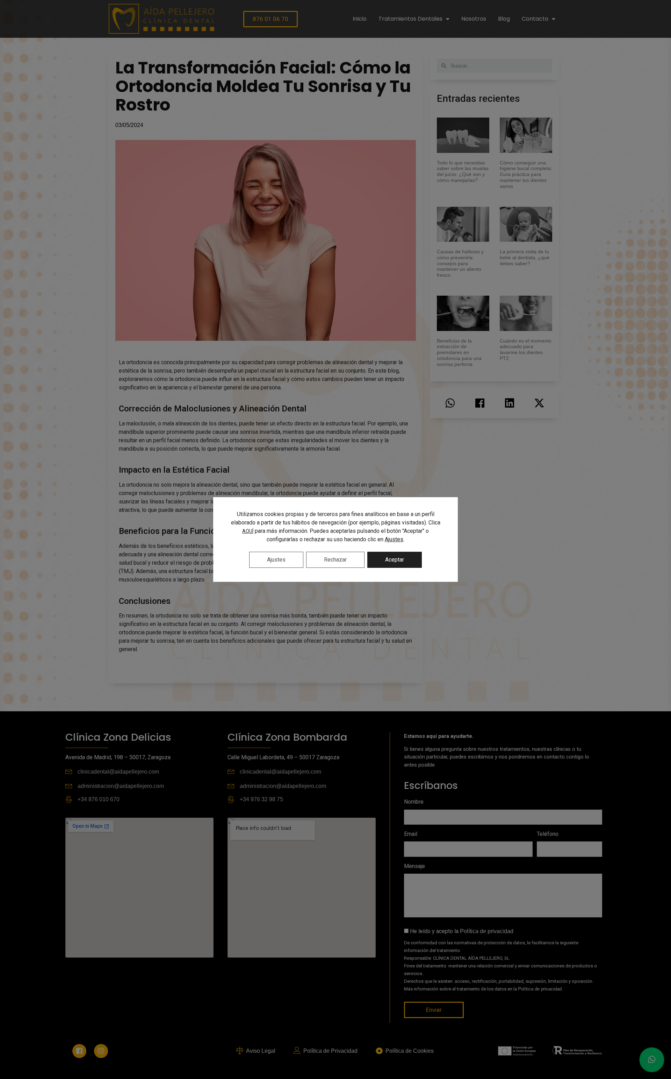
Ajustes (394, 539)
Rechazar (335, 559)
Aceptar (394, 559)
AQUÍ (247, 531)
